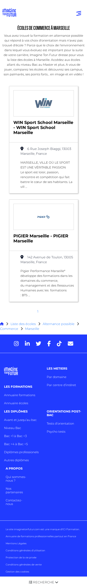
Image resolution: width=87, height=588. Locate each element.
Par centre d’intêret (61, 385)
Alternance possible (58, 324)
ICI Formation (70, 529)
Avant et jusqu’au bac (20, 420)
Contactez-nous (14, 502)
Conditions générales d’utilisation (25, 550)
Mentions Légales (16, 543)
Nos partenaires (14, 490)
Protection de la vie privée (21, 557)
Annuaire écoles (16, 403)
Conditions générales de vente (24, 564)
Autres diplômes (16, 460)
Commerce (9, 329)
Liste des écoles (23, 324)
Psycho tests (56, 431)
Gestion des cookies (17, 571)
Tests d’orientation (60, 423)
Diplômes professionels (21, 452)
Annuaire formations (19, 395)
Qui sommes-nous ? (16, 478)
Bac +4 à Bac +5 (16, 444)
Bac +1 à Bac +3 (15, 436)
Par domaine (56, 377)
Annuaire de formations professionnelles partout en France (41, 536)
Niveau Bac (12, 428)
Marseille (32, 329)
